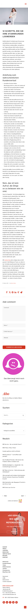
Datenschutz (6, 579)
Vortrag (5, 550)
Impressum (5, 576)
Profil (5, 548)
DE (3, 597)
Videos (4, 565)
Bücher (5, 555)
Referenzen (14, 531)
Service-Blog (7, 554)
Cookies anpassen (7, 581)
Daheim (5, 547)
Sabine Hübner (13, 283)
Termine (5, 568)
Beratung (6, 552)
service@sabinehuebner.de (9, 594)
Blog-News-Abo (6, 572)
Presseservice (6, 570)
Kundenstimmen (7, 563)
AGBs (4, 578)
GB (5, 597)
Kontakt (5, 557)
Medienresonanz (7, 566)
